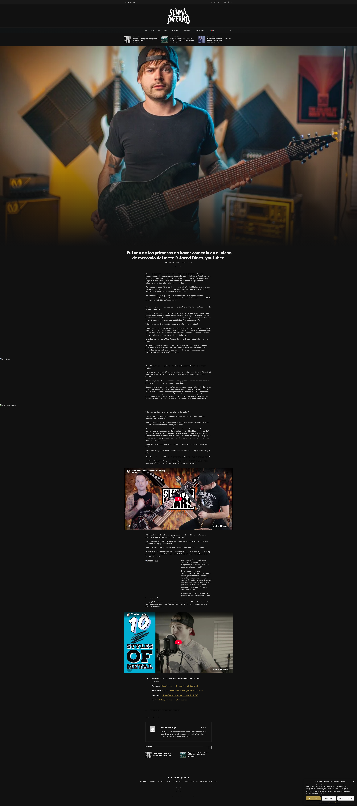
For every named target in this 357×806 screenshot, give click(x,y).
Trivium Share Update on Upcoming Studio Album (145, 39)
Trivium (177, 711)
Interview (178, 262)
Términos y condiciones (208, 781)
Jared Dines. (156, 711)
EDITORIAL (200, 30)
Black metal (212, 36)
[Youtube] (218, 2)
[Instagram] (215, 2)
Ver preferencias (345, 798)
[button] (353, 781)
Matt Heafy (167, 711)
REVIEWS (175, 30)
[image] (127, 39)
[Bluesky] (225, 2)
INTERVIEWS (162, 30)
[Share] (175, 266)
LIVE (152, 30)
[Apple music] (228, 2)
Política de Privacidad (335, 802)
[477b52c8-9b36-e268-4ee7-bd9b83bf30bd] (201, 39)
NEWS (145, 30)
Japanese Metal (176, 36)
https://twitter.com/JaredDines (173, 700)
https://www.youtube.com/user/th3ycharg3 (179, 686)
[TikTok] (221, 2)
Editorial (161, 781)
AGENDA (187, 30)
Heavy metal (138, 36)
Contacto (152, 781)
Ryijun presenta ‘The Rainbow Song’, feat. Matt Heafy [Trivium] (182, 39)
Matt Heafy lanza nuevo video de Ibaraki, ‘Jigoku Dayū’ (219, 39)
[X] (212, 2)
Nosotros (143, 781)
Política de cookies (323, 802)
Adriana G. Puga (168, 727)
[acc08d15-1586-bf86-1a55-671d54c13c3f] (164, 39)
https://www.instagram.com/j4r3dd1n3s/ (180, 695)
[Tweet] (180, 266)
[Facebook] (209, 2)
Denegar (329, 798)
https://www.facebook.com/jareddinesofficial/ (182, 690)
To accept (313, 798)
